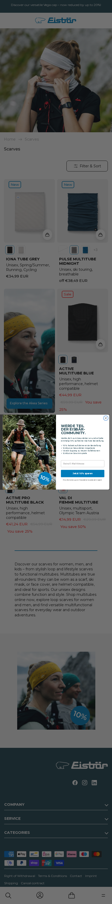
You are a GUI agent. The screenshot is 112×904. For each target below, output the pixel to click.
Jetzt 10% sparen (83, 473)
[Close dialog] (105, 417)
